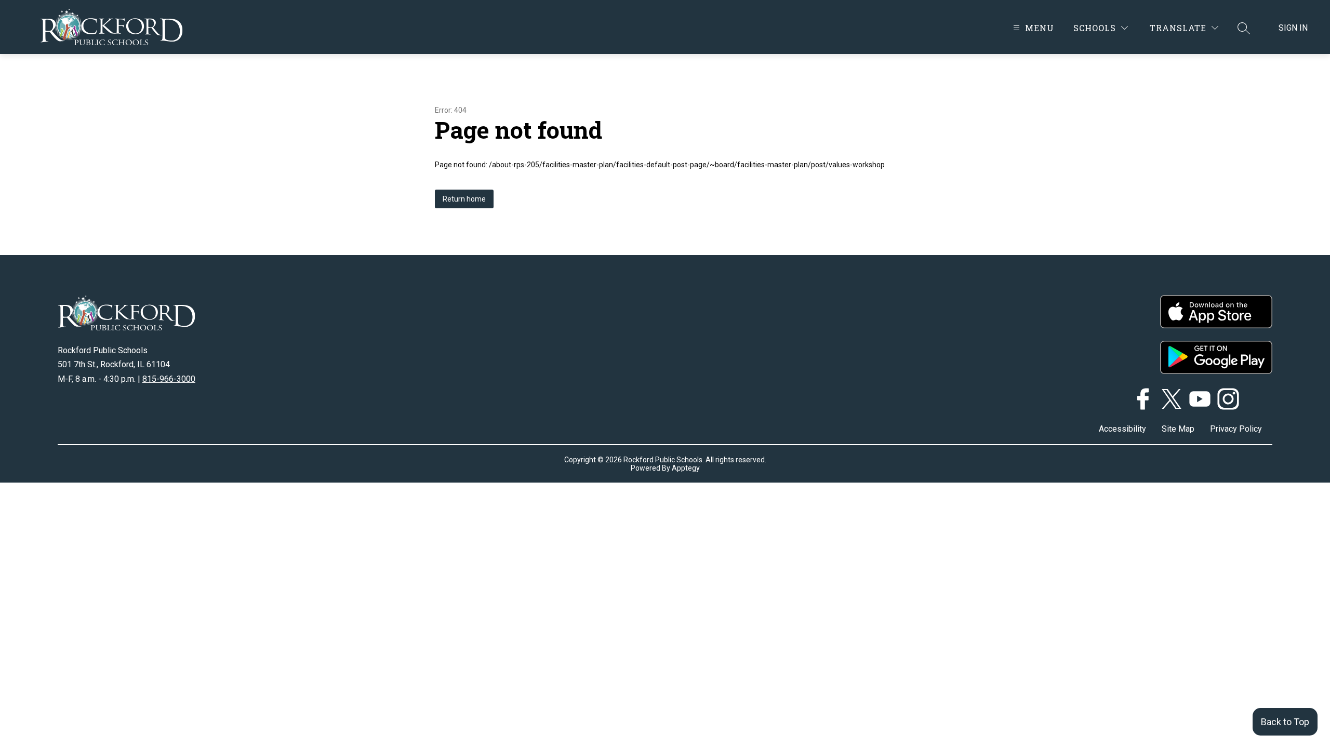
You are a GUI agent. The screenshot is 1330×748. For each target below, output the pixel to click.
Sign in (1293, 28)
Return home (464, 199)
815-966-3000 (168, 379)
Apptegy (686, 468)
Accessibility (1122, 429)
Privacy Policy (1236, 429)
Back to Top (1285, 721)
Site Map (1178, 429)
